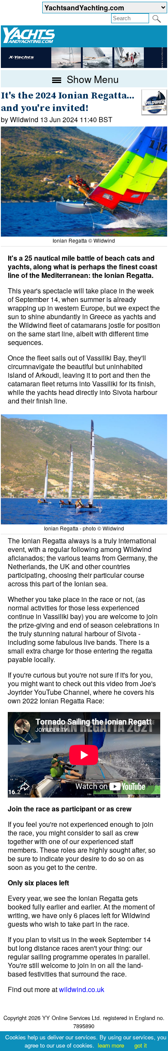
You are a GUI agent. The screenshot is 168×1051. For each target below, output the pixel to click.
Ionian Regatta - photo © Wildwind (84, 528)
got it (140, 1045)
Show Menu (91, 79)
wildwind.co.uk (81, 989)
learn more (111, 1045)
